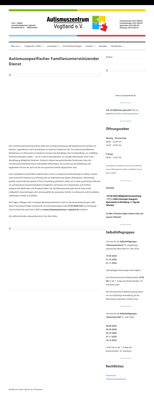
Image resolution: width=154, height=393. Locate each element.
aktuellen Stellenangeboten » (127, 113)
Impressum (111, 375)
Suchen (109, 57)
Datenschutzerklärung (116, 379)
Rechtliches (116, 46)
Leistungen (52, 46)
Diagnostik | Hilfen (33, 46)
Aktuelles (103, 46)
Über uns (15, 46)
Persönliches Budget (72, 46)
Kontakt (89, 46)
